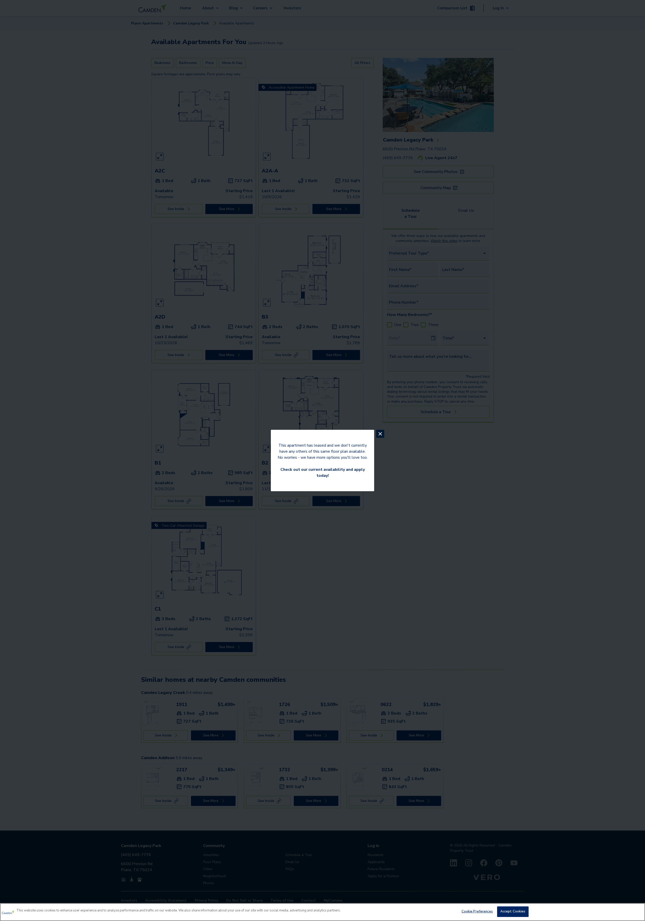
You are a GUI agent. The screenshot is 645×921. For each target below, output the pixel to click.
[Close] (636, 911)
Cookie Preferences (477, 911)
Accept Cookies (513, 911)
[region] (322, 912)
